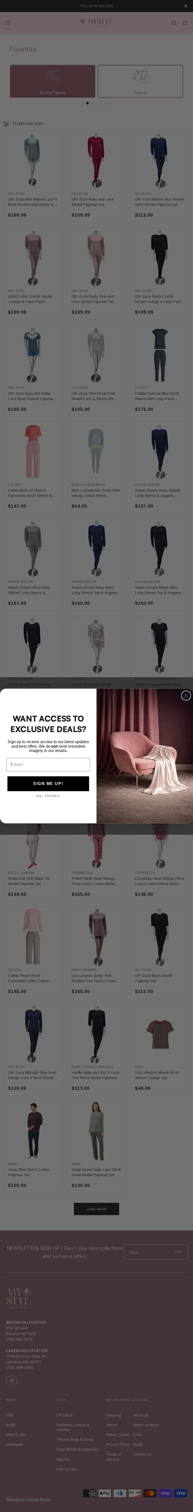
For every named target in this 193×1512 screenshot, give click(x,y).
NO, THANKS (48, 796)
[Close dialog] (186, 695)
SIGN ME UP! (48, 783)
